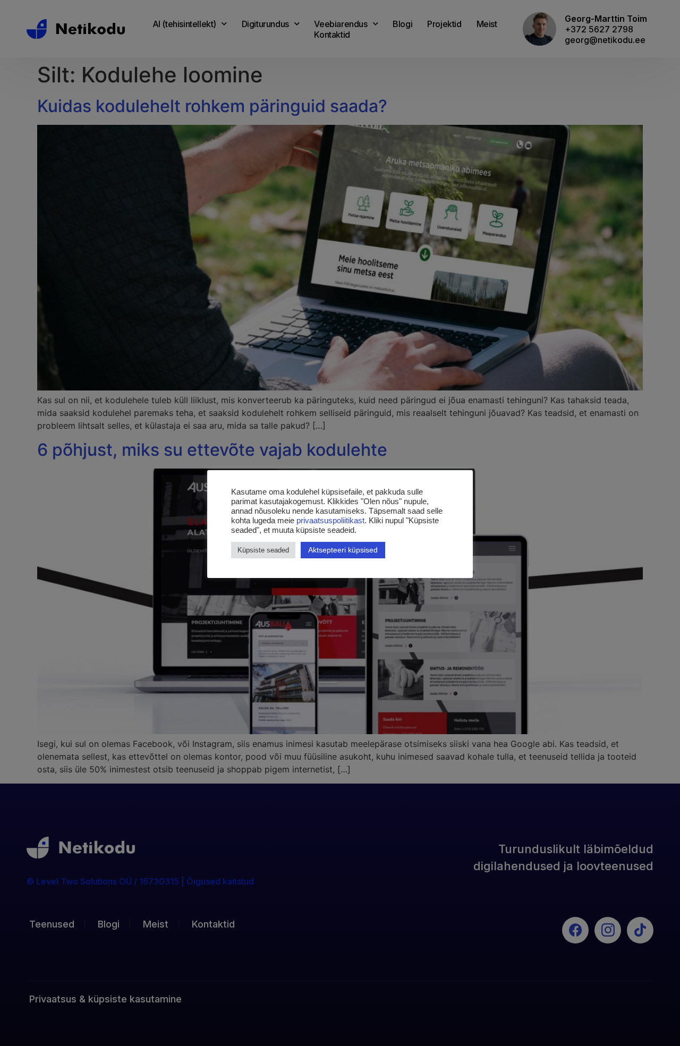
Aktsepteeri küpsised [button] (343, 550)
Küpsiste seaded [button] (263, 550)
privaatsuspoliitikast (330, 520)
